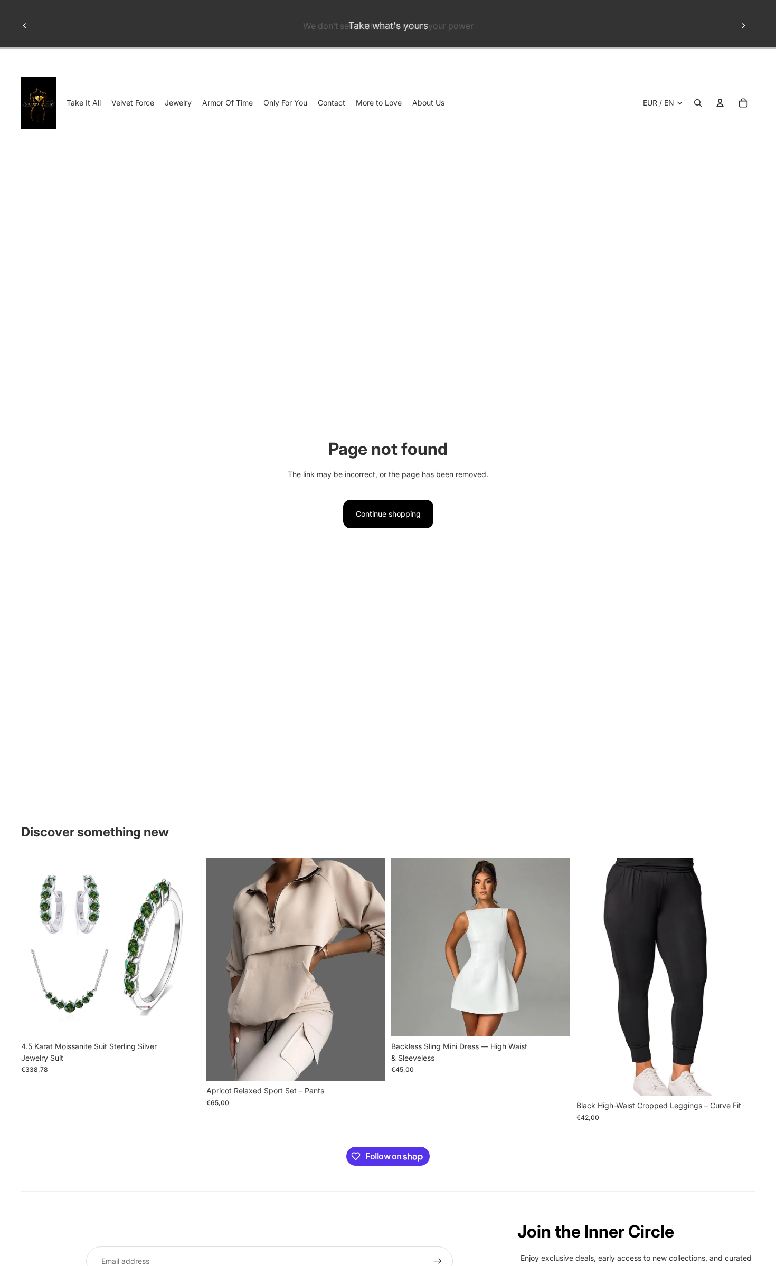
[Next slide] (743, 25)
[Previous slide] (24, 25)
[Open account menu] (720, 103)
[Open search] (697, 103)
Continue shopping (388, 513)
